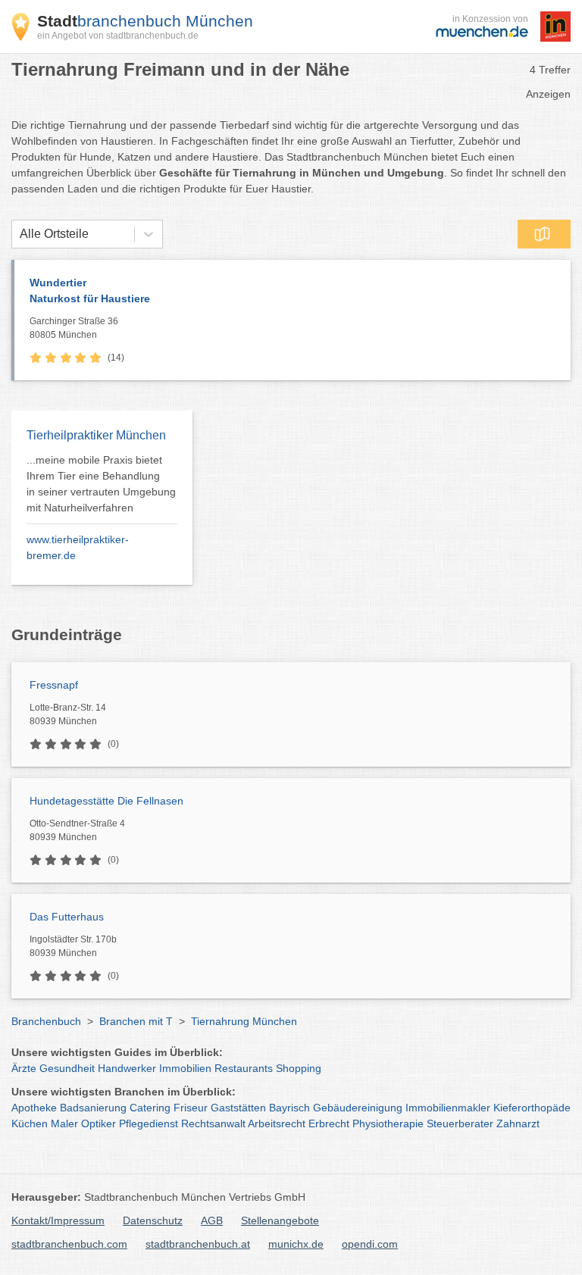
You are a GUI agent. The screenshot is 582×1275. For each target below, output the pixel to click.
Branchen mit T (136, 1021)
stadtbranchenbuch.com (69, 1244)
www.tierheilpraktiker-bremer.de (78, 547)
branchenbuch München (145, 21)
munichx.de (296, 1244)
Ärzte (23, 1068)
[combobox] (19, 234)
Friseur (191, 1108)
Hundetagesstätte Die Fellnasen (106, 801)
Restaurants (243, 1068)
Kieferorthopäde (532, 1108)
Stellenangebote (280, 1220)
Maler (64, 1123)
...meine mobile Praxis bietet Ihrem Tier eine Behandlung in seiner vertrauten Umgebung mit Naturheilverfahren (101, 484)
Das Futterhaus (67, 917)
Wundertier (90, 291)
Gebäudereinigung (357, 1108)
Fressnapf (54, 685)
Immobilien (185, 1068)
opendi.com (370, 1244)
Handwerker (127, 1068)
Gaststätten (238, 1108)
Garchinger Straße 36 (74, 328)
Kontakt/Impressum (58, 1220)
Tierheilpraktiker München (96, 435)
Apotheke (34, 1108)
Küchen (29, 1123)
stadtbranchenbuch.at (198, 1244)
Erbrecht (328, 1123)
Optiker (98, 1123)
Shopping (298, 1068)
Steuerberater (460, 1123)
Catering (150, 1108)
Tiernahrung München (244, 1021)
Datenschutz (153, 1220)
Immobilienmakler (447, 1108)
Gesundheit (67, 1068)
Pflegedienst (148, 1123)
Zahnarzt (518, 1123)
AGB (212, 1220)
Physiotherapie (388, 1123)
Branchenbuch (46, 1021)
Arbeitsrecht (276, 1123)
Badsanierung (93, 1108)
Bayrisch (289, 1108)
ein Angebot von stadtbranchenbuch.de (118, 35)
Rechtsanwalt (213, 1123)
